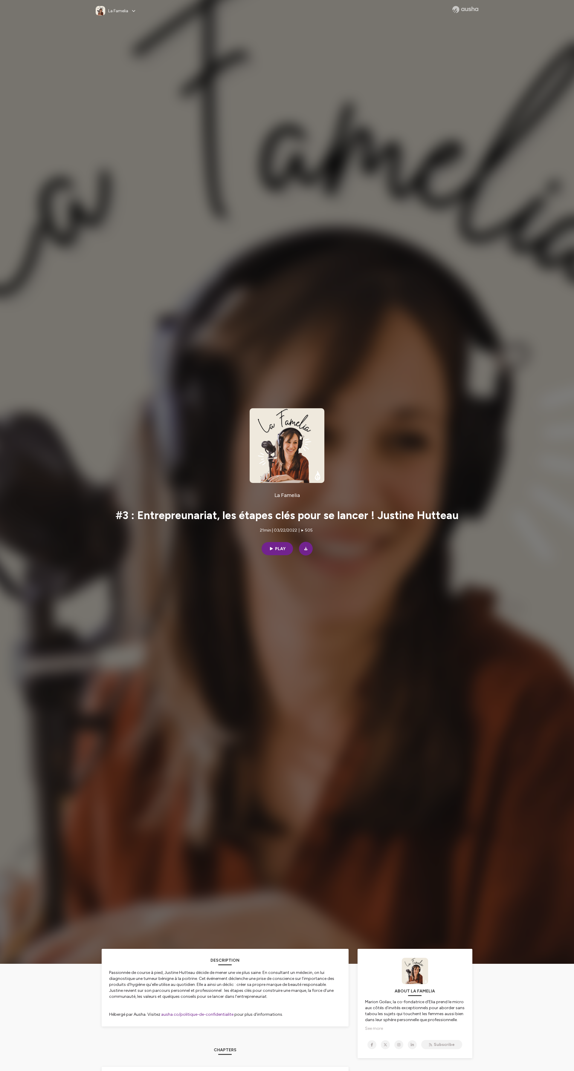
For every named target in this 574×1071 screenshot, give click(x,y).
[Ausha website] (465, 9)
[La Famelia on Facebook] (371, 1044)
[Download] (306, 549)
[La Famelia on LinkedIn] (412, 1044)
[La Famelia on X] (385, 1044)
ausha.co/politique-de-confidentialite (197, 1014)
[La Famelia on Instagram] (398, 1044)
